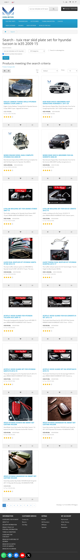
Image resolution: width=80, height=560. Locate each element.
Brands (44, 519)
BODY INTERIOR (31, 25)
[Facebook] (16, 555)
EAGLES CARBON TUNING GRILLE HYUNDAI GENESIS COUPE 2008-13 (20, 102)
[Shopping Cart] (73, 2)
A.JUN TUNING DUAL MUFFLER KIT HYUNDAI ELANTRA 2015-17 (59, 263)
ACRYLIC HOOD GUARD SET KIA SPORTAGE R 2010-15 (59, 370)
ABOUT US (5, 522)
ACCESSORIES (35, 21)
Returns (24, 522)
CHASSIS (60, 21)
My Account (64, 519)
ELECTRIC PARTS (10, 21)
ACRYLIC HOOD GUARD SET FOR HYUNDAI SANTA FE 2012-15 (19, 370)
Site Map (24, 525)
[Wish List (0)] (70, 2)
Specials (44, 527)
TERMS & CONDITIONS (9, 532)
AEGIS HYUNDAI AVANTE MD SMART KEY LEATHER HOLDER (19, 423)
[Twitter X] (28, 555)
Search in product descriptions (13, 54)
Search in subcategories (57, 50)
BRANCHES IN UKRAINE (9, 549)
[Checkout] (75, 2)
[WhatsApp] (3, 555)
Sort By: (37, 71)
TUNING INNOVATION (48, 21)
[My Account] (67, 2)
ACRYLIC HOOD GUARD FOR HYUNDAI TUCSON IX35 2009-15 (18, 316)
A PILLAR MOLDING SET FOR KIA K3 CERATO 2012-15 (59, 209)
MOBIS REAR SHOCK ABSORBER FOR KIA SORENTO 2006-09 (58, 156)
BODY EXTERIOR (10, 25)
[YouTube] (22, 555)
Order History (65, 522)
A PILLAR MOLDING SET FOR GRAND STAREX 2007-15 (20, 209)
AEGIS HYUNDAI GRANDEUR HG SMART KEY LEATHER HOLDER (59, 423)
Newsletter (64, 527)
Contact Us (25, 519)
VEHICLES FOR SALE (44, 25)
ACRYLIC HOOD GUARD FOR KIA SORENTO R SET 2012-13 (59, 316)
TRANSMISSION (23, 21)
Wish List (63, 525)
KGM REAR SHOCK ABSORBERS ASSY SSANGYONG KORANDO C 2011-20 (56, 102)
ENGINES (21, 25)
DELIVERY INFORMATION (9, 525)
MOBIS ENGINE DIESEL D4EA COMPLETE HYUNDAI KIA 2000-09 (18, 156)
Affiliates (44, 525)
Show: (63, 70)
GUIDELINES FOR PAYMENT (10, 519)
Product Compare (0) (8, 67)
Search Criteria (6, 48)
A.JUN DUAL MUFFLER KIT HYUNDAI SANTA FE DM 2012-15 (20, 263)
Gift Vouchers (45, 522)
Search (13, 32)
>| (4, 509)
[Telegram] (9, 555)
